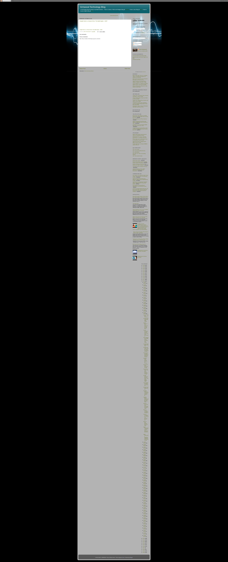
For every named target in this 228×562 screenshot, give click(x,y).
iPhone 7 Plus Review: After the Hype (145, 423)
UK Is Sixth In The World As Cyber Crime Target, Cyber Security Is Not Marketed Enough (140, 176)
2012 (144, 543)
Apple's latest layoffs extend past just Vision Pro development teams (140, 135)
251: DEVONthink (136, 152)
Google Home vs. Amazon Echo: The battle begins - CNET (93, 21)
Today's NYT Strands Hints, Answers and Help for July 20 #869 (140, 101)
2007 (144, 547)
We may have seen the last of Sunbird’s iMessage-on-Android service (140, 79)
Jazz (141, 9)
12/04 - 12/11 (144, 290)
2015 (144, 538)
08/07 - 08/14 (144, 460)
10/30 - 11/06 (144, 303)
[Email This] (100, 31)
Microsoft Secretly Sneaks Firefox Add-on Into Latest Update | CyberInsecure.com (140, 197)
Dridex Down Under (136, 160)
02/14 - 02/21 (144, 521)
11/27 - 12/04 (144, 293)
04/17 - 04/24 (144, 498)
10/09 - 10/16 (144, 311)
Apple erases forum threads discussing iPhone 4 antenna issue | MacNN (140, 217)
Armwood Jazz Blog (136, 59)
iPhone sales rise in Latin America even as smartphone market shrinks (140, 140)
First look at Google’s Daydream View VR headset (145, 354)
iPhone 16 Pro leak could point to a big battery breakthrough (140, 86)
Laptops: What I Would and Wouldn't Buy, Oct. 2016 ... (145, 399)
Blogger (131, 557)
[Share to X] (102, 31)
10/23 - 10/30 (144, 305)
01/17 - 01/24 (144, 531)
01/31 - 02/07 (144, 526)
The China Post (136, 203)
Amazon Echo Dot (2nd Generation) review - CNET (145, 406)
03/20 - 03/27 (144, 508)
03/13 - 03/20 (144, 511)
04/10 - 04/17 (144, 501)
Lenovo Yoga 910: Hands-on (145, 316)
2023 (144, 270)
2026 (144, 265)
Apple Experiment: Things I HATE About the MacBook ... (145, 430)
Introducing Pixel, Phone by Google (145, 366)
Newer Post (83, 68)
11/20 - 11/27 (144, 295)
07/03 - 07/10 (144, 470)
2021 (144, 273)
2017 (144, 279)
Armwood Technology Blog (92, 7)
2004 (144, 552)
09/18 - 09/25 (144, 445)
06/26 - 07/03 (144, 473)
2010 (144, 546)
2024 (144, 268)
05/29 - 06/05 (144, 483)
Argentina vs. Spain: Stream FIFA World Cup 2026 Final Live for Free (140, 106)
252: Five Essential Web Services (139, 150)
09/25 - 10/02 (144, 442)
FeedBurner (143, 32)
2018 (144, 277)
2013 (144, 541)
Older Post (127, 68)
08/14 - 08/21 (144, 458)
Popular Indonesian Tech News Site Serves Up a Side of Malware (139, 165)
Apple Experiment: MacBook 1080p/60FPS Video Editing (145, 437)
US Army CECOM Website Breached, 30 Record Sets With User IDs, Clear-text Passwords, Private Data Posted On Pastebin (140, 190)
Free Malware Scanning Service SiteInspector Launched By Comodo (139, 186)
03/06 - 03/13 (144, 513)
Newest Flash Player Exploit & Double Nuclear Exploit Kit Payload (140, 162)
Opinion (127, 9)
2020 (144, 274)
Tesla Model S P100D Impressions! (145, 384)
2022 (144, 271)
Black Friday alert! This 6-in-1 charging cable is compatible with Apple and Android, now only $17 (140, 76)
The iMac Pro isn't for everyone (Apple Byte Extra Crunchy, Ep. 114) (140, 125)
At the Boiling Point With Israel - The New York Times (145, 340)
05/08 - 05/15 (144, 490)
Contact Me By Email (114, 15)
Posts (135, 42)
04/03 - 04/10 (144, 503)
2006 (144, 549)
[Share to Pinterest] (104, 31)
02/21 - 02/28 (144, 518)
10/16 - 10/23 (144, 308)
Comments (136, 44)
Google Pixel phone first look (145, 345)
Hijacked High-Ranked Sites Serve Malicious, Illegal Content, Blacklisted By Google (140, 179)
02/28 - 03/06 (144, 516)
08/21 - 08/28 (144, 455)
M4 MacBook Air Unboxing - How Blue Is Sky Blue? (143, 251)
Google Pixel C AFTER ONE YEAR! (145, 320)
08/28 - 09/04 (144, 453)
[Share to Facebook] (103, 31)
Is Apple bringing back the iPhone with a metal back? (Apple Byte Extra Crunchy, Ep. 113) (140, 129)
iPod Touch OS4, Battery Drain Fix (139, 244)
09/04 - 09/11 (144, 450)
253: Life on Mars (136, 149)
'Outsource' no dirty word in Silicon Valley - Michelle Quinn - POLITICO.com (140, 239)
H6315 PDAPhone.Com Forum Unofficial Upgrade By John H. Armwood (140, 210)
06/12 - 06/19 (144, 478)
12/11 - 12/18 (144, 288)
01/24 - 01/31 (144, 528)
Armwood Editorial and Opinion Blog (139, 55)
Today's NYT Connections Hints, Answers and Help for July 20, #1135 (140, 96)
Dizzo (124, 557)
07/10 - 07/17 (144, 468)
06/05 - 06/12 (144, 480)
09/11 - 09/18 (144, 448)
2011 (144, 544)
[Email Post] (98, 31)
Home (105, 68)
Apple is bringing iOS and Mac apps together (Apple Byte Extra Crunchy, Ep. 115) (140, 122)
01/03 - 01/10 (144, 536)
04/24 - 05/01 (144, 496)
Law (92, 11)
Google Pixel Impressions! (145, 388)
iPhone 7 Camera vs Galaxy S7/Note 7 (145, 411)
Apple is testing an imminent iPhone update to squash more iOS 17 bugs (139, 82)
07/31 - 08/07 (144, 463)
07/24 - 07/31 (144, 465)
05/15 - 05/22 (144, 488)
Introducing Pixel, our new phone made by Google (145, 371)
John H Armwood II (143, 49)
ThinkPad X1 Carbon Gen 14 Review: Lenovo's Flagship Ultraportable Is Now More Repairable (140, 103)
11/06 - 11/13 (144, 300)
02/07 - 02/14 (144, 523)
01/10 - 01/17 (144, 533)
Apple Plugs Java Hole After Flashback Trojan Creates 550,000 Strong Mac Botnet (140, 183)
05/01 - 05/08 (144, 493)
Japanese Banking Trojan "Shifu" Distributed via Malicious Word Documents (139, 170)
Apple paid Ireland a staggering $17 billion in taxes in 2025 (139, 142)
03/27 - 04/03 (144, 506)
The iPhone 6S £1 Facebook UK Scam (140, 166)
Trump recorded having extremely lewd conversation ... (145, 333)
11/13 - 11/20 (144, 298)
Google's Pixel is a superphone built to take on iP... (145, 393)
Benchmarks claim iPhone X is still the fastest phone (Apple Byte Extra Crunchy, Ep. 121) (140, 116)
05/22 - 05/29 (144, 485)
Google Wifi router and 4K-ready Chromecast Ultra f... (145, 349)
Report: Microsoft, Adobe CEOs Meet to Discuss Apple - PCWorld (140, 232)
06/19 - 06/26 (144, 475)
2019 (144, 276)
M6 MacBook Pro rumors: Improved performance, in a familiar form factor (140, 137)
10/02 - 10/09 (144, 313)
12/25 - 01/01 (144, 283)
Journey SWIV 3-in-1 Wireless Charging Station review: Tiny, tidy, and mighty (140, 84)
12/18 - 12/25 (144, 285)
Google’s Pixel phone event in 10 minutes (145, 361)
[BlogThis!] (101, 31)
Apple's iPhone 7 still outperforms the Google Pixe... (145, 325)
